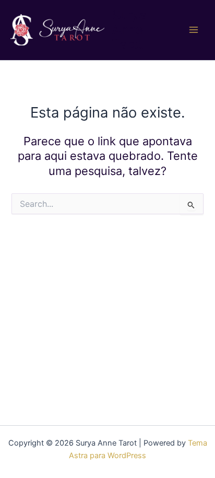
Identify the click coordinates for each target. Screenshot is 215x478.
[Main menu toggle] (194, 30)
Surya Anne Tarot (129, 29)
